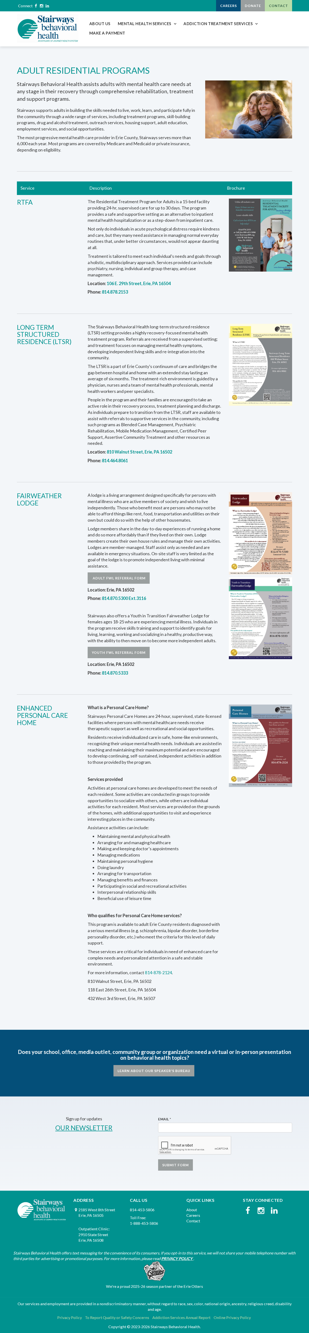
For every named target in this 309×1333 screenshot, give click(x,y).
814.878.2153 (115, 292)
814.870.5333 (115, 673)
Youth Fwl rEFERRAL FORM (119, 652)
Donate (253, 6)
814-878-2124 (158, 972)
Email (164, 1119)
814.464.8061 (115, 460)
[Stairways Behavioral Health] (47, 28)
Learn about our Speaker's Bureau (154, 1071)
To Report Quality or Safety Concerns (117, 1317)
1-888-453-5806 (144, 1223)
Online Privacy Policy (232, 1317)
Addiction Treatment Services (218, 23)
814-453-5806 (142, 1209)
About (191, 1209)
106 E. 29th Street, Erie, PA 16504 (139, 283)
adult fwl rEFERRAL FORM (119, 578)
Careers (228, 6)
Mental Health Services (144, 23)
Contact (278, 6)
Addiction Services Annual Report (181, 1317)
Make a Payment (107, 33)
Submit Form (175, 1165)
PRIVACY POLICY (177, 1258)
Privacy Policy (69, 1317)
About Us (100, 23)
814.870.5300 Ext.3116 (124, 598)
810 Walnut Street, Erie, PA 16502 (139, 451)
